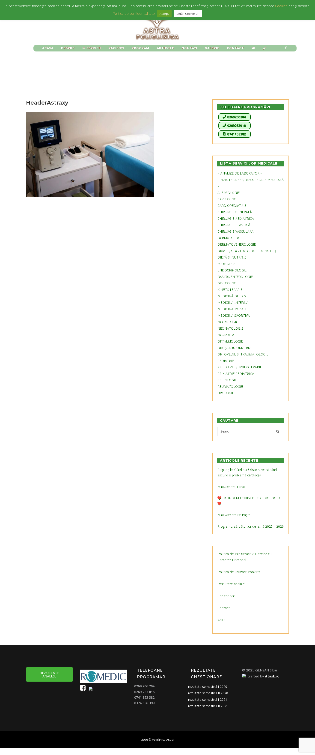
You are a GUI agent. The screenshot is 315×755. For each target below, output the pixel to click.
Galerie (212, 48)
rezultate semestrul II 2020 (208, 693)
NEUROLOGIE (227, 334)
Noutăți (189, 48)
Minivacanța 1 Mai (230, 486)
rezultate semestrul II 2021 (208, 706)
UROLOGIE (225, 393)
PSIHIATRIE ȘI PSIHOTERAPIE (239, 367)
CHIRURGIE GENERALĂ (234, 212)
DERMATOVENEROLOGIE (236, 244)
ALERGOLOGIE (228, 192)
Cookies (281, 5)
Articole (165, 48)
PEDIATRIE (225, 360)
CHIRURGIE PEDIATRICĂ (235, 218)
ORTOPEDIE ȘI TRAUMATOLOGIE (242, 354)
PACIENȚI (116, 48)
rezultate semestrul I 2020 (207, 686)
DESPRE (67, 48)
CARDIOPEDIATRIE (231, 205)
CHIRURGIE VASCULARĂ (235, 231)
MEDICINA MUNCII (231, 309)
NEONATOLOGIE (230, 328)
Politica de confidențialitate (134, 13)
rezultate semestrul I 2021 (207, 699)
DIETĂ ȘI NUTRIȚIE (231, 257)
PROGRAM (140, 48)
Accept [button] (164, 14)
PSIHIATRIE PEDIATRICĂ (235, 373)
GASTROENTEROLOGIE (235, 276)
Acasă (47, 48)
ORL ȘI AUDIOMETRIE (233, 347)
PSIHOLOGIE (226, 380)
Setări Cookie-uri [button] (187, 14)
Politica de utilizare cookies (238, 571)
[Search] (277, 431)
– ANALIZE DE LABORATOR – (239, 173)
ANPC (221, 619)
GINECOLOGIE (228, 283)
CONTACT (235, 48)
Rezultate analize (230, 583)
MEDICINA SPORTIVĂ (233, 315)
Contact (223, 607)
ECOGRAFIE (226, 263)
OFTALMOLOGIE (230, 341)
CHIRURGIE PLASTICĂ (233, 225)
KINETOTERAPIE (229, 289)
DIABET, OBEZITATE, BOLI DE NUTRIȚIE (248, 250)
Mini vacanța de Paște (233, 514)
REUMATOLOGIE (230, 386)
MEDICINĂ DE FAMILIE (234, 296)
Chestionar (225, 595)
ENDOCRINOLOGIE (231, 270)
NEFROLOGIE (227, 321)
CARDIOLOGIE (228, 199)
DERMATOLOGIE (230, 237)
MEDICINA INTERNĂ (232, 302)
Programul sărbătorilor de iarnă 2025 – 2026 (250, 526)
